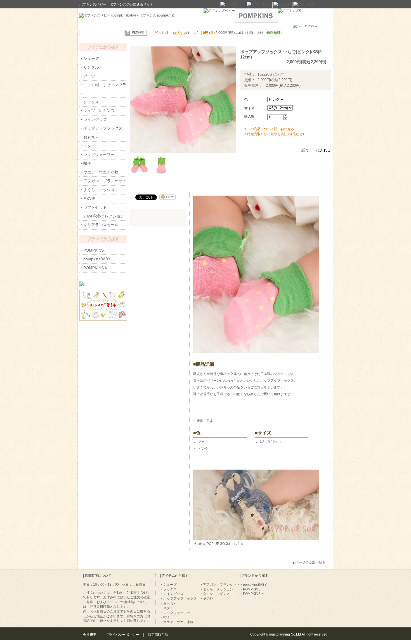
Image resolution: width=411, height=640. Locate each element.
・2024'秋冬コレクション (101, 216)
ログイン (179, 33)
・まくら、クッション (99, 189)
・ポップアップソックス (100, 128)
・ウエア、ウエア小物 (99, 172)
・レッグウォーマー (97, 154)
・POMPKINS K (93, 268)
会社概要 (89, 635)
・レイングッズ (93, 119)
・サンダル (89, 67)
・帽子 (85, 163)
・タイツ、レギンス (97, 110)
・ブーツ (87, 76)
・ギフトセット (93, 207)
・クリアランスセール (99, 224)
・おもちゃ (89, 137)
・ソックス (89, 102)
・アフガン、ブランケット (102, 181)
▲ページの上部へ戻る (308, 562)
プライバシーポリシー (122, 635)
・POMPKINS (91, 250)
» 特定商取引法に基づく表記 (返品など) (274, 134)
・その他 (87, 198)
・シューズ (89, 58)
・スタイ (87, 146)
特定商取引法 (158, 635)
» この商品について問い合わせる (269, 129)
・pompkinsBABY (94, 259)
